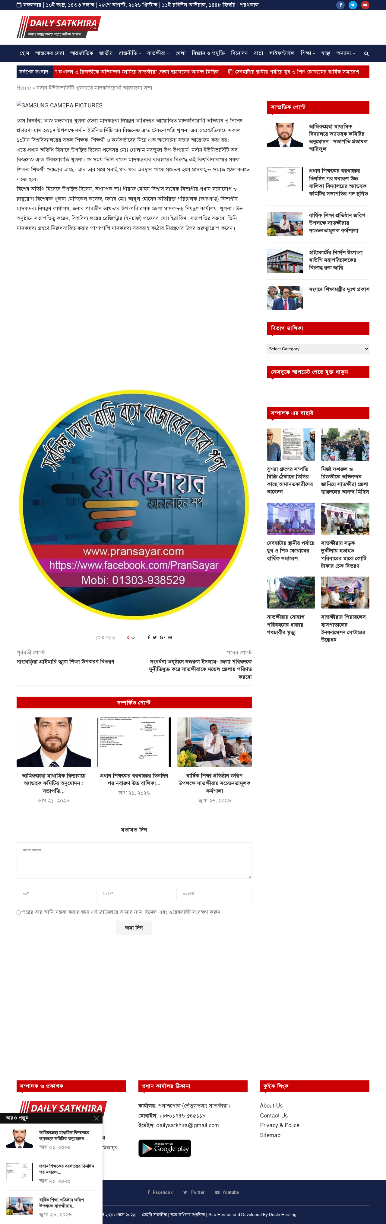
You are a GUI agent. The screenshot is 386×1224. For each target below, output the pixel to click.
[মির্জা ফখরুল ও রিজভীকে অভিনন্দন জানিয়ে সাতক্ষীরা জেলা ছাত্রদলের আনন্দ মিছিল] (345, 444)
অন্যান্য (344, 53)
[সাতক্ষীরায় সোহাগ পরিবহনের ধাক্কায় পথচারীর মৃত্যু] (291, 593)
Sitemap (270, 1135)
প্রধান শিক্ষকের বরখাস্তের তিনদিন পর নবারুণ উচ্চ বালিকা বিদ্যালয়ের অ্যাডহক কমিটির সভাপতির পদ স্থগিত (338, 182)
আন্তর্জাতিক (81, 53)
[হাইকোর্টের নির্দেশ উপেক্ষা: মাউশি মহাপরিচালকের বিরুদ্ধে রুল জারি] (285, 261)
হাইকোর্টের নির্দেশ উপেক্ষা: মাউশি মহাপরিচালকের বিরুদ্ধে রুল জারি (336, 260)
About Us (271, 1105)
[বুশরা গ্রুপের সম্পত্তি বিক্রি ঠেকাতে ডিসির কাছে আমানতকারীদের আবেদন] (291, 444)
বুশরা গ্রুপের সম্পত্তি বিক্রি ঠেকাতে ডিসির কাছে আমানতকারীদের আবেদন (290, 480)
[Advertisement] (259, 26)
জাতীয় (106, 53)
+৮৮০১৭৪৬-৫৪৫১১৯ (182, 1115)
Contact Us (274, 1115)
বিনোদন (239, 53)
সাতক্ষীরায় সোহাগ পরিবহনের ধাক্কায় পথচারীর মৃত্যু (286, 624)
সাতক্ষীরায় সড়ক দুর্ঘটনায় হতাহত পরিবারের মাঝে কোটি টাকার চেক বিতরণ (343, 554)
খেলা (181, 53)
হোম (24, 53)
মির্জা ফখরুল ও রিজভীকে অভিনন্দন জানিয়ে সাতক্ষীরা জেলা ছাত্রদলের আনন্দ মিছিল (96, 71)
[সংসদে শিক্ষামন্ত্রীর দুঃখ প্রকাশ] (285, 298)
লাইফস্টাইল (282, 53)
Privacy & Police (279, 1125)
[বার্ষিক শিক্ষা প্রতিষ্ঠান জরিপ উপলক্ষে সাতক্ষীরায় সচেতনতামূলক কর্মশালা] (214, 742)
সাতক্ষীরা (156, 53)
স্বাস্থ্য (326, 53)
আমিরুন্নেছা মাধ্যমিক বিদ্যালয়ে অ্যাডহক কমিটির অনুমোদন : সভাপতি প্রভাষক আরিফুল (338, 138)
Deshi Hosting (282, 1214)
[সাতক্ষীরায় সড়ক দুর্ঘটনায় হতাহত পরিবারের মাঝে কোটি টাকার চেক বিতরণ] (345, 519)
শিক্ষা (306, 53)
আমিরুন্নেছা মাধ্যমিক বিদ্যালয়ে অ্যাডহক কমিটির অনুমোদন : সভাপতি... (54, 783)
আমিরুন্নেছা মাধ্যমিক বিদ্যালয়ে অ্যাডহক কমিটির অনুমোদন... (64, 1135)
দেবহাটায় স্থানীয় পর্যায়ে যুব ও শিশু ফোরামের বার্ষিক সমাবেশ (262, 71)
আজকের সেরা (49, 53)
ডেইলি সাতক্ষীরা (154, 1214)
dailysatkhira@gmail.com (187, 1125)
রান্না (258, 53)
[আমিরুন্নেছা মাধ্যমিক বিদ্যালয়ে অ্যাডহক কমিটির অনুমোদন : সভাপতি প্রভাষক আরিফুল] (54, 742)
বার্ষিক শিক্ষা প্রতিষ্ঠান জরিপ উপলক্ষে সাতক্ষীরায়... (61, 1203)
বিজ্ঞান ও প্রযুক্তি (208, 53)
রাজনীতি (128, 53)
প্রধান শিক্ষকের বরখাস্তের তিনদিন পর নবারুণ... (66, 1169)
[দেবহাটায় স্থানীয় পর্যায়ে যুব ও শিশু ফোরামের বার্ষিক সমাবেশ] (291, 519)
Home (24, 87)
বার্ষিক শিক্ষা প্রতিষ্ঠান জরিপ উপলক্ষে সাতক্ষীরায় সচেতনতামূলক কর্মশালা (215, 783)
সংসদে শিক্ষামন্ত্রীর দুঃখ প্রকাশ (339, 289)
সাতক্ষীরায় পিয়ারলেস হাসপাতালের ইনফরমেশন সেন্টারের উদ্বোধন (343, 628)
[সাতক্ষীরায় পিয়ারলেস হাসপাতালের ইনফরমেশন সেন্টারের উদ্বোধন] (345, 593)
